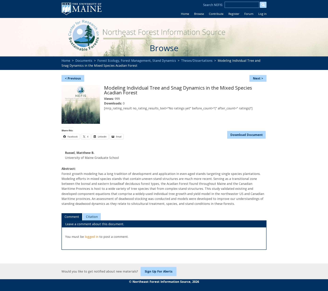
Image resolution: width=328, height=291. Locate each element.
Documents (83, 60)
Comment (72, 217)
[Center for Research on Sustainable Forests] (85, 35)
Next (257, 78)
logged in (91, 237)
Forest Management (136, 60)
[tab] (72, 216)
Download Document (246, 135)
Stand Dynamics (164, 60)
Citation (92, 217)
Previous (74, 78)
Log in (262, 14)
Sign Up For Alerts (158, 271)
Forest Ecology (108, 60)
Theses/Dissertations (197, 60)
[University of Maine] (82, 15)
